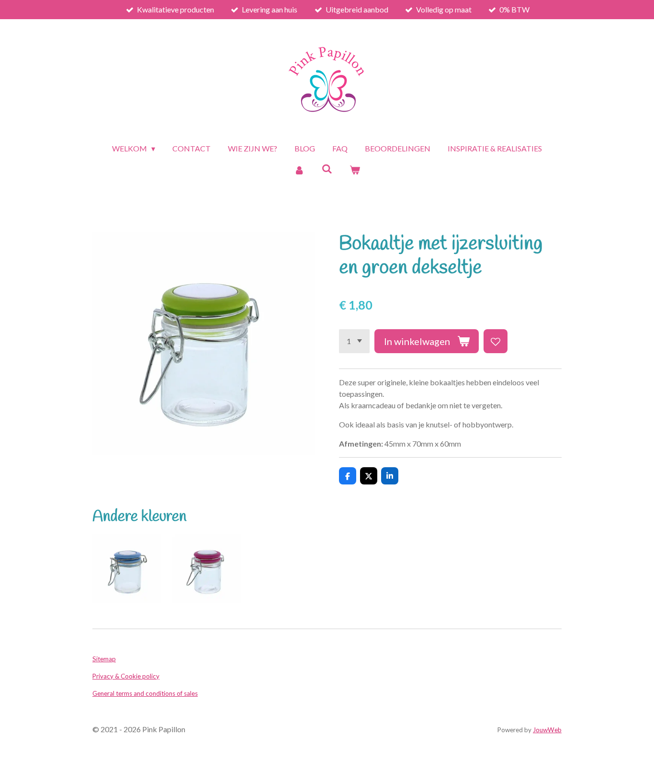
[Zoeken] (327, 168)
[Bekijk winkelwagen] (354, 169)
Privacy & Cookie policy (125, 676)
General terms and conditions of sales (145, 693)
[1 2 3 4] (354, 341)
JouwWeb (547, 730)
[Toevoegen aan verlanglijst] (495, 341)
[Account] (298, 169)
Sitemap (104, 659)
